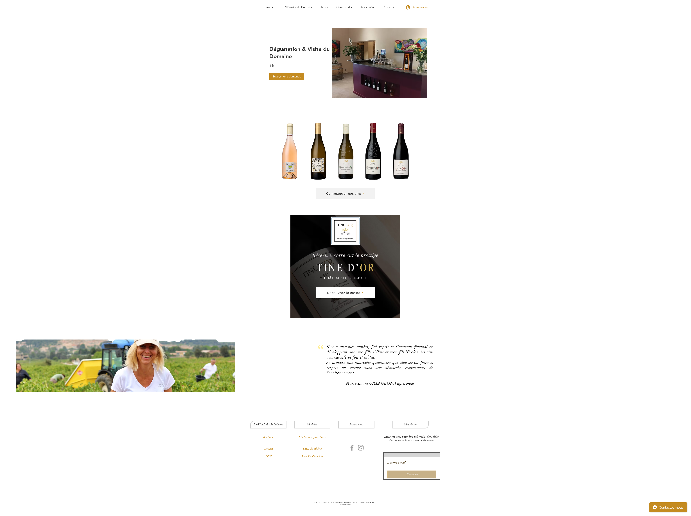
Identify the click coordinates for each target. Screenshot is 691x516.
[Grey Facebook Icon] (352, 447)
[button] (286, 76)
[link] (300, 53)
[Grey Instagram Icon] (361, 447)
